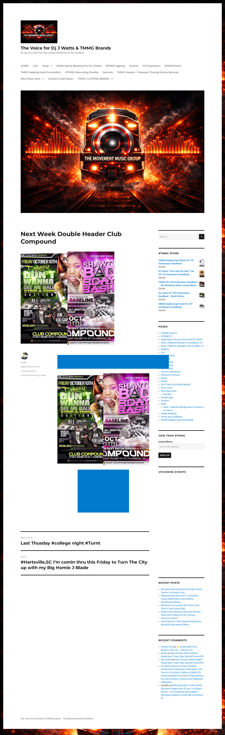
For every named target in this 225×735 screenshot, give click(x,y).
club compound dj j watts (33, 375)
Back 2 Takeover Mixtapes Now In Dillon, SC (182, 346)
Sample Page (167, 397)
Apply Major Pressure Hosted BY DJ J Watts (181, 339)
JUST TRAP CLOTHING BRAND (175, 384)
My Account (166, 388)
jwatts (24, 362)
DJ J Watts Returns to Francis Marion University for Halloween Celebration (182, 678)
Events (134, 65)
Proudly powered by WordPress (78, 718)
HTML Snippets (100, 733)
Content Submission (60, 78)
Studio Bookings (169, 413)
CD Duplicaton (151, 65)
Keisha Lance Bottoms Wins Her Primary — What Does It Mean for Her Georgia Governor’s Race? (182, 615)
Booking (165, 349)
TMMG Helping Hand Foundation (41, 72)
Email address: (165, 441)
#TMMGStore (173, 65)
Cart (35, 65)
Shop (45, 65)
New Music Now (30, 78)
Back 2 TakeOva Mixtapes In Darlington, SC (182, 342)
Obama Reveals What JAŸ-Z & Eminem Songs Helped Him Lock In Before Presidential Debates (179, 598)
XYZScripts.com (125, 733)
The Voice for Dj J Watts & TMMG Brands (66, 48)
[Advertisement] (113, 362)
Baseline (167, 394)
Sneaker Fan (167, 646)
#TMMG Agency (115, 65)
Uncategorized (28, 371)
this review (166, 659)
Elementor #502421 (170, 375)
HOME (25, 65)
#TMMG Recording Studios (82, 72)
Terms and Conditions (172, 416)
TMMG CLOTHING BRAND (93, 78)
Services (108, 72)
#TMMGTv (166, 336)
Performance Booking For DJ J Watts (79, 65)
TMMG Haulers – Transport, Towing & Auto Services (147, 72)
